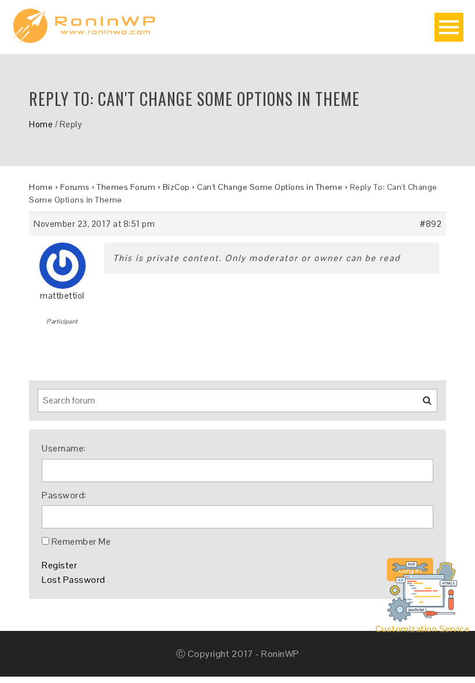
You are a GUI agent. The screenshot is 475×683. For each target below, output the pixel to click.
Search (420, 404)
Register (59, 565)
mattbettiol (62, 295)
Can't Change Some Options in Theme (269, 187)
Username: (64, 448)
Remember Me (81, 541)
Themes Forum (126, 187)
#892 (430, 223)
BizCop (176, 187)
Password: (64, 495)
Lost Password (73, 580)
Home (41, 124)
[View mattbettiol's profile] (62, 261)
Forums (75, 187)
